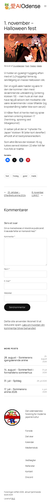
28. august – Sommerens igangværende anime (18, 359)
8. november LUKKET (38, 194)
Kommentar (9, 236)
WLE (13, 498)
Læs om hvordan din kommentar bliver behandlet (24, 326)
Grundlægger (18, 66)
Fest (27, 66)
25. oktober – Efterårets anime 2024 (15, 194)
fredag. (16, 176)
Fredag (33, 66)
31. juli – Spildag (12, 380)
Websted (8, 293)
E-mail (7, 281)
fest (7, 176)
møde (33, 176)
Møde (39, 66)
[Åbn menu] (45, 6)
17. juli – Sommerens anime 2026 (15, 390)
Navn (7, 269)
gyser (25, 176)
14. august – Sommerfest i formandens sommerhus (18, 371)
